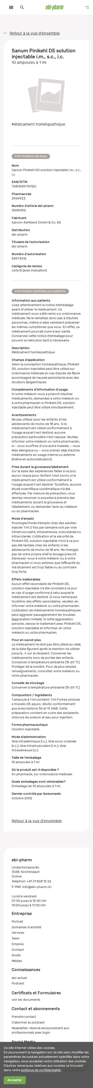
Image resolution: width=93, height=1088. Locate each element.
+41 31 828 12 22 (39, 881)
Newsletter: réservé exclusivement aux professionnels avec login (40, 1030)
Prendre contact (24, 1017)
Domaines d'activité (26, 927)
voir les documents (26, 999)
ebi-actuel (19, 978)
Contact (18, 950)
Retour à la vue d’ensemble (35, 33)
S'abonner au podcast (28, 1022)
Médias (17, 961)
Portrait (17, 921)
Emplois (18, 944)
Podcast (18, 983)
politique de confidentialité (41, 1070)
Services (18, 932)
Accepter (14, 1080)
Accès (16, 955)
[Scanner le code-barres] (9, 7)
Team (16, 938)
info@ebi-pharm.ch (36, 887)
